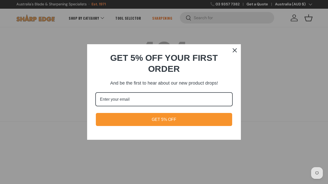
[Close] (235, 50)
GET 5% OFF (164, 119)
